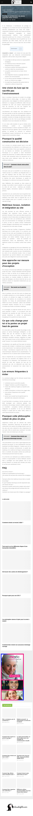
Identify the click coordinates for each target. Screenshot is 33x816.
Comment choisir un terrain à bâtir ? (12, 522)
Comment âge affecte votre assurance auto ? (8, 774)
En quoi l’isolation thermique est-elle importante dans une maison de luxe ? (16, 483)
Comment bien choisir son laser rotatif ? (9, 756)
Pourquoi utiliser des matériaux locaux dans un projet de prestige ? (16, 480)
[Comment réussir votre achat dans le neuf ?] (24, 767)
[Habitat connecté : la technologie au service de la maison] (24, 713)
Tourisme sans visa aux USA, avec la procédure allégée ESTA (23, 757)
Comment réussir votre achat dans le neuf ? (23, 774)
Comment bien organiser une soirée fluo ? (8, 790)
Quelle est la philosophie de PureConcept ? (13, 473)
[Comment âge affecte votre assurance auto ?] (9, 767)
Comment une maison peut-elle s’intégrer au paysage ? (16, 492)
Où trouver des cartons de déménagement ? (15, 571)
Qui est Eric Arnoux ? (7, 471)
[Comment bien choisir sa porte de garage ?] (9, 730)
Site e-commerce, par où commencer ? (8, 720)
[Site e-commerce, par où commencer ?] (9, 713)
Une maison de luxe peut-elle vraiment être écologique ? (16, 476)
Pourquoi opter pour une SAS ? (11, 595)
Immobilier (5, 14)
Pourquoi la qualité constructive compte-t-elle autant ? (16, 486)
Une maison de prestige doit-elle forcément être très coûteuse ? (15, 489)
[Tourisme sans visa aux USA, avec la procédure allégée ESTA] (24, 749)
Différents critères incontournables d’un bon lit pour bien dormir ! (24, 791)
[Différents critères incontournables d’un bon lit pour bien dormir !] (24, 783)
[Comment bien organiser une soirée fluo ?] (9, 783)
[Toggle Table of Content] (19, 49)
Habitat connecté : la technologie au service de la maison (23, 720)
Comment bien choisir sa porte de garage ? (8, 737)
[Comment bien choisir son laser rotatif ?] (9, 749)
